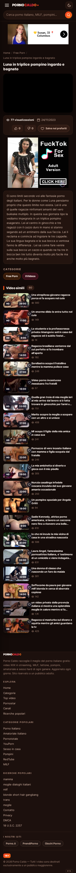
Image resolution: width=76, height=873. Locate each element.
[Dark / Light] (69, 5)
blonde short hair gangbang (20, 794)
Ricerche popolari (14, 713)
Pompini (8, 754)
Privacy (7, 815)
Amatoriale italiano (14, 733)
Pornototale (10, 738)
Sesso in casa (11, 749)
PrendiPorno (30, 843)
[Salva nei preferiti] (29, 297)
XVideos (30, 276)
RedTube (8, 759)
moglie (7, 805)
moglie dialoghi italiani (17, 784)
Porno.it (11, 843)
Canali (7, 708)
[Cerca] (68, 14)
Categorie (9, 693)
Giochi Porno (53, 843)
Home (6, 52)
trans (6, 799)
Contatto (8, 810)
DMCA (7, 820)
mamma (8, 779)
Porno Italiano (11, 728)
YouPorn (8, 743)
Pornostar (9, 703)
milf (5, 789)
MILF (6, 764)
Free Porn (19, 52)
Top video (9, 698)
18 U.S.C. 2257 (12, 825)
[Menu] (7, 5)
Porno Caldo (20, 861)
